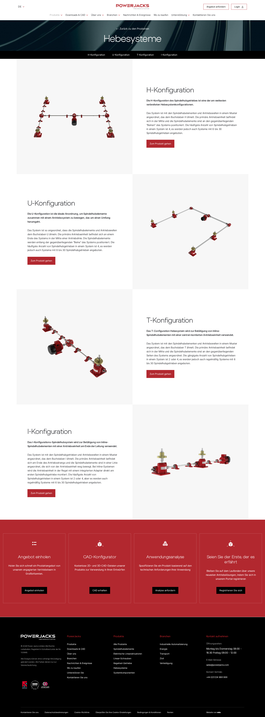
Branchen (112, 14)
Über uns (96, 14)
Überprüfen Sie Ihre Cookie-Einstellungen (113, 712)
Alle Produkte (120, 644)
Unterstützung (179, 14)
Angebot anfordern (216, 6)
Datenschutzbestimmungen (56, 712)
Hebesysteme (120, 668)
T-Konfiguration (145, 54)
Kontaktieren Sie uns (204, 14)
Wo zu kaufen (161, 14)
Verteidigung (166, 663)
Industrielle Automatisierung (174, 644)
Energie (163, 649)
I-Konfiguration (169, 54)
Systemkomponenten (124, 672)
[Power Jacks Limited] (132, 6)
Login (237, 6)
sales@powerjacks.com (217, 665)
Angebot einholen (34, 590)
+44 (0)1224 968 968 (216, 677)
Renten (170, 712)
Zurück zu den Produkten (134, 28)
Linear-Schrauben (122, 658)
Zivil (162, 658)
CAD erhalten (99, 590)
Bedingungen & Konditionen (149, 712)
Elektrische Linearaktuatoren (127, 653)
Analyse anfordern (165, 590)
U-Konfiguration (121, 54)
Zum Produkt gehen (160, 143)
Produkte (55, 14)
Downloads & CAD (75, 14)
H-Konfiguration (96, 54)
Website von (213, 712)
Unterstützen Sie (75, 672)
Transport (164, 653)
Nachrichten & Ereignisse (137, 14)
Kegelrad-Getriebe (122, 663)
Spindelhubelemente (123, 649)
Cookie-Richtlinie (81, 712)
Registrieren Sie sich (230, 590)
